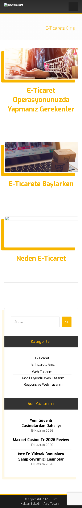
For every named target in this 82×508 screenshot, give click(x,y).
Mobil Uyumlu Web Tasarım (43, 378)
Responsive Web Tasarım (43, 384)
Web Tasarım (42, 372)
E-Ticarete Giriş (43, 364)
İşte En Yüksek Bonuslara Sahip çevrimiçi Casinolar (41, 457)
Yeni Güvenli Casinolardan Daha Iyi (41, 423)
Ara (66, 322)
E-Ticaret (42, 358)
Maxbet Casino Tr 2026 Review (41, 439)
